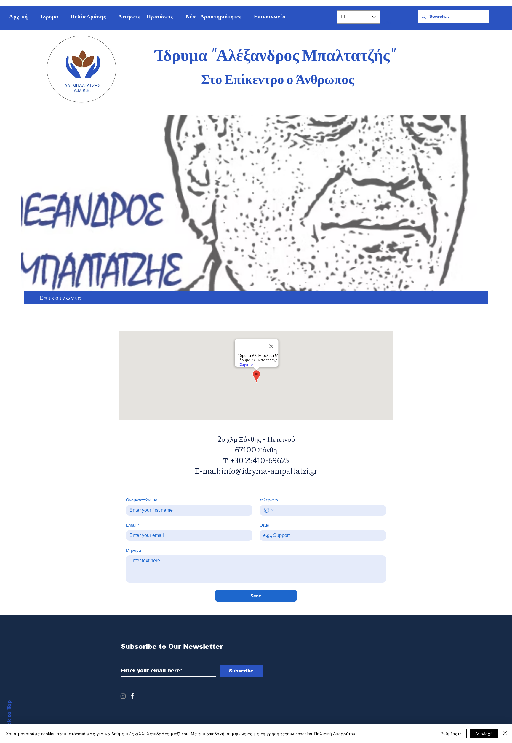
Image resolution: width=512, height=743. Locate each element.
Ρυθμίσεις (451, 733)
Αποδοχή (484, 733)
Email (132, 525)
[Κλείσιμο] (504, 733)
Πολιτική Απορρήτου (334, 733)
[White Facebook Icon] (132, 696)
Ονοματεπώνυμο (141, 500)
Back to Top (9, 716)
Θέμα (264, 525)
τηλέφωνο (269, 500)
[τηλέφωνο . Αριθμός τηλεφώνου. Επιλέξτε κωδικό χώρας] (269, 510)
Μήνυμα (133, 550)
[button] (49, 16)
